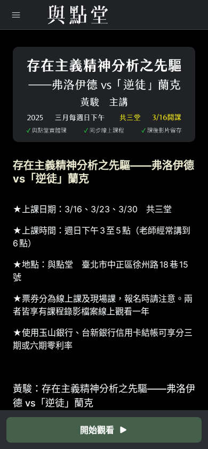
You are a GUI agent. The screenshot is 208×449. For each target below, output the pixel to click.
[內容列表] (16, 14)
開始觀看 (97, 430)
